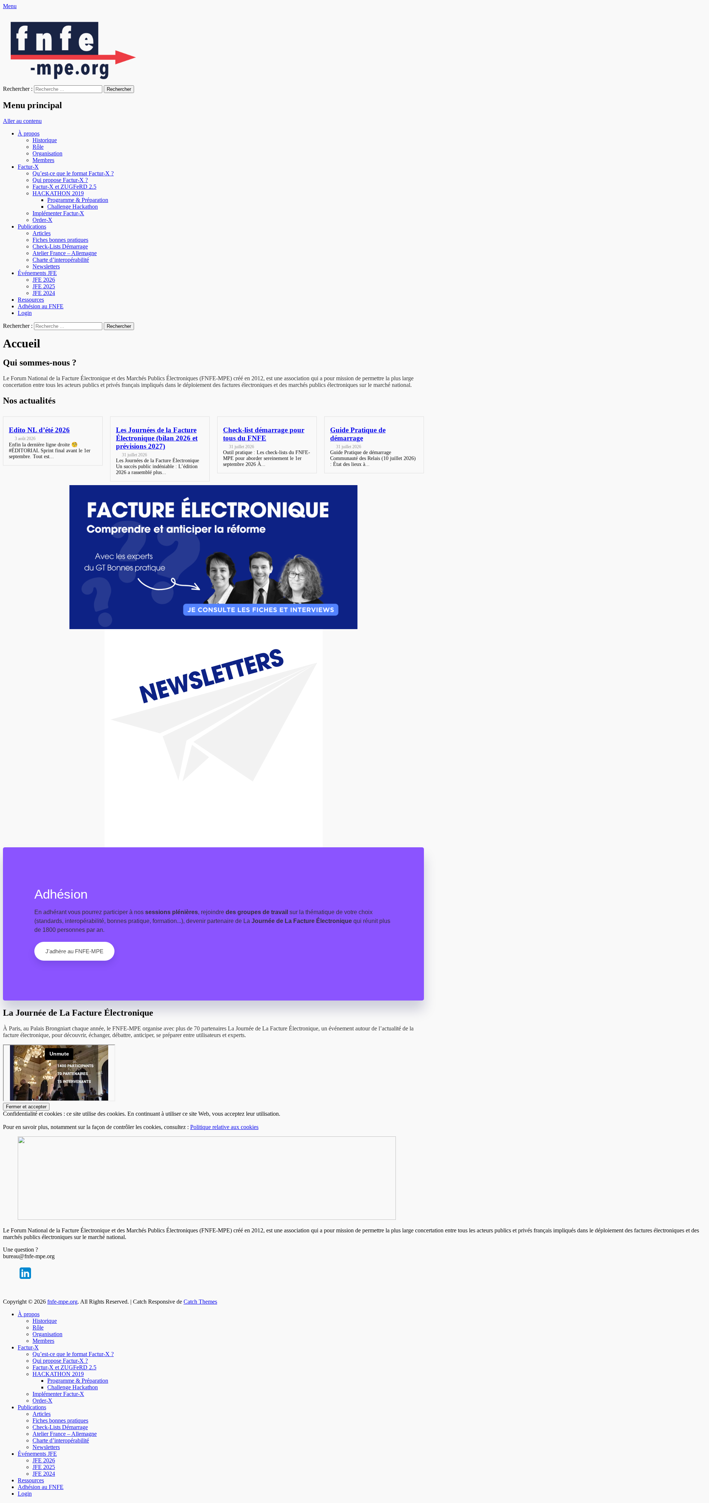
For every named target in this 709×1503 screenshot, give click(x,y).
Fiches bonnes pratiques (60, 240)
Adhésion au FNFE (41, 306)
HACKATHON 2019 (58, 193)
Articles (41, 233)
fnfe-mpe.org (62, 1301)
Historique (44, 140)
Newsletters (46, 266)
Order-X (42, 220)
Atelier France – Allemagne (64, 253)
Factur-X (28, 167)
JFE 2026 (43, 280)
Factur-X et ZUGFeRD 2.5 (64, 186)
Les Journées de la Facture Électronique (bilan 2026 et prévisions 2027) (157, 438)
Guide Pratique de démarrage (358, 434)
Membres (43, 160)
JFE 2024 (43, 293)
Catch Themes (200, 1301)
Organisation (47, 153)
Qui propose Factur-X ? (60, 180)
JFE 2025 (43, 286)
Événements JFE (37, 273)
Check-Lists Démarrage (60, 246)
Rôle (38, 147)
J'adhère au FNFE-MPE (74, 951)
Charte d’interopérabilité (60, 260)
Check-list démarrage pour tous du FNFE (263, 434)
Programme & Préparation (77, 200)
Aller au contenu (22, 121)
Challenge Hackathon (72, 206)
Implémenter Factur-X (58, 213)
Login (25, 313)
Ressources (31, 299)
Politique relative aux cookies (224, 1127)
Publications (32, 226)
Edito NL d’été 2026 (39, 430)
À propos (29, 133)
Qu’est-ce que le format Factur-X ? (73, 173)
